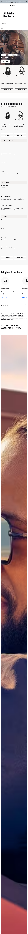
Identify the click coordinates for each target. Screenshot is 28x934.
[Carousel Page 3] (5, 305)
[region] (14, 1)
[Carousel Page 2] (3, 305)
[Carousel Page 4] (7, 305)
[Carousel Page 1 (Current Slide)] (1, 305)
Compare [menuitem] (3, 23)
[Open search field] (22, 5)
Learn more (4, 297)
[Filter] (2, 29)
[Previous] (22, 305)
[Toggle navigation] (2, 5)
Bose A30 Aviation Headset (7, 83)
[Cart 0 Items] (25, 6)
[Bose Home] (14, 6)
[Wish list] (13, 67)
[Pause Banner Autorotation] (2, 2)
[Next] (25, 305)
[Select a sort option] (26, 29)
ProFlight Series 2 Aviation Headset (20, 84)
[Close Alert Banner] (26, 2)
